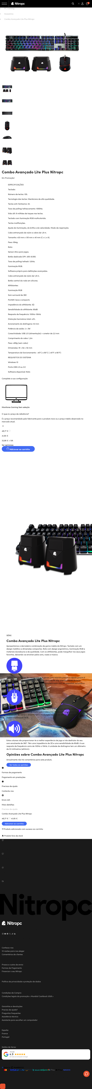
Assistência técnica (10, 1016)
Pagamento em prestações (13, 777)
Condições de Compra (11, 992)
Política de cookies (10, 987)
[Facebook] (8, 933)
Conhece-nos (7, 947)
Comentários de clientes (12, 954)
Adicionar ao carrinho (19, 449)
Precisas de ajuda (9, 809)
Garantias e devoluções (12, 1006)
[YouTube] (5, 933)
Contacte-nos (8, 791)
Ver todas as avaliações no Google (19, 1057)
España (5, 1030)
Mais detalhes (8, 804)
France (5, 1033)
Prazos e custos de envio (12, 964)
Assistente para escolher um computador (19, 1020)
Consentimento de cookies (2, 1086)
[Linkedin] (15, 933)
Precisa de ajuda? (10, 1009)
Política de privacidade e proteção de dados (21, 981)
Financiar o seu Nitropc (12, 971)
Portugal (5, 1036)
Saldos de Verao (9, 1047)
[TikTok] (12, 933)
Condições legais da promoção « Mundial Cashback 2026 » (27, 996)
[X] (10, 933)
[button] (46, 396)
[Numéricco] (13, 1068)
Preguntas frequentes (11, 1013)
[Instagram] (3, 933)
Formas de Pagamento (12, 968)
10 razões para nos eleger (13, 951)
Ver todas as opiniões (18, 764)
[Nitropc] (18, 3)
